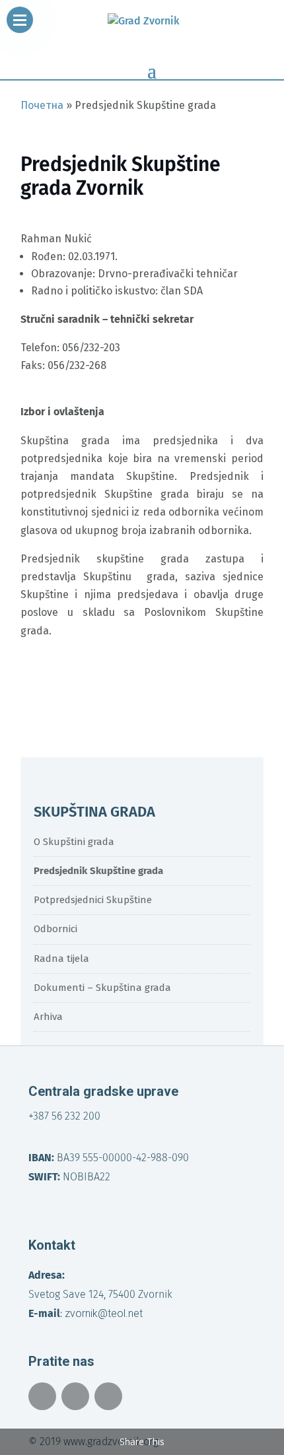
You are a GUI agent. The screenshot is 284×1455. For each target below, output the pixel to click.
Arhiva (48, 1017)
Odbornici (55, 929)
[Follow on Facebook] (42, 1396)
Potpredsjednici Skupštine (93, 900)
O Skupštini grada (74, 842)
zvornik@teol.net (104, 1313)
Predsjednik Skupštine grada (98, 871)
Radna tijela (61, 958)
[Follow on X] (75, 1396)
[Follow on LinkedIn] (108, 1396)
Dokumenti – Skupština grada (102, 988)
